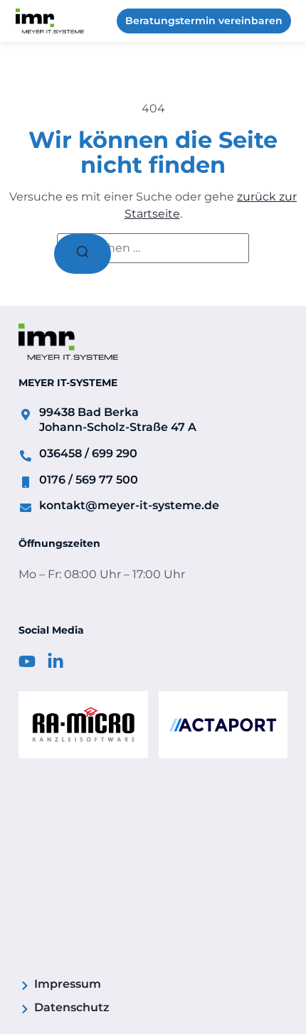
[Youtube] (27, 661)
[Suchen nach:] (153, 248)
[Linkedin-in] (55, 661)
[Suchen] (82, 254)
